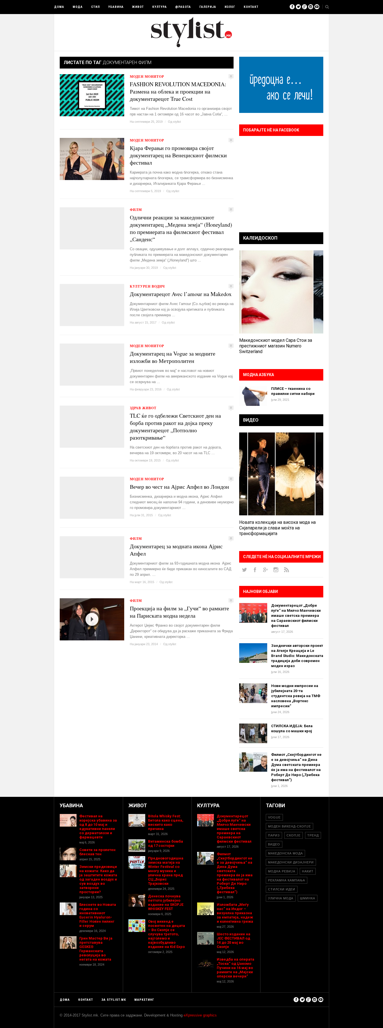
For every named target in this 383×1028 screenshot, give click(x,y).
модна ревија (281, 871)
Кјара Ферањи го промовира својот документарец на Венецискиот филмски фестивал (178, 155)
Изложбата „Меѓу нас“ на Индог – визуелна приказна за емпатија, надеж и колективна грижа (235, 913)
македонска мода (285, 853)
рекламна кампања (286, 880)
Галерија (207, 7)
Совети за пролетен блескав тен (97, 852)
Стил (95, 7)
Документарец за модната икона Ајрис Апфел (176, 550)
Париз (274, 835)
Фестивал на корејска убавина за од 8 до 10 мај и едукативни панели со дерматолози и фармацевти (98, 826)
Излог (230, 7)
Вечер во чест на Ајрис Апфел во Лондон (179, 486)
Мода (78, 7)
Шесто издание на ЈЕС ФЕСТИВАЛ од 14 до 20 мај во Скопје (233, 940)
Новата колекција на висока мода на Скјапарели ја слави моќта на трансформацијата (277, 528)
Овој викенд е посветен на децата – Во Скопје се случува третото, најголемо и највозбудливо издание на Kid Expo (166, 934)
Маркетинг (144, 1000)
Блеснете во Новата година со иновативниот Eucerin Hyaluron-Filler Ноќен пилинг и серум (97, 915)
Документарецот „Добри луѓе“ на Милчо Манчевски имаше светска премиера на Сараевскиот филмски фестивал (296, 615)
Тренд (313, 835)
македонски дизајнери (291, 862)
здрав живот (143, 408)
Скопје (294, 835)
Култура (159, 7)
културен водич (147, 286)
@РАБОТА (183, 7)
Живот (138, 7)
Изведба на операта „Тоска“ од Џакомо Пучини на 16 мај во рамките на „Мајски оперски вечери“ (235, 967)
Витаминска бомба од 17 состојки (165, 843)
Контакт (251, 7)
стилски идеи (281, 889)
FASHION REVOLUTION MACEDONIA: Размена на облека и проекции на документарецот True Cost (178, 92)
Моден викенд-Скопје (289, 826)
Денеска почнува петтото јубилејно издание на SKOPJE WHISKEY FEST (165, 902)
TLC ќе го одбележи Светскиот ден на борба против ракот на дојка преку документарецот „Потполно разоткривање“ (175, 426)
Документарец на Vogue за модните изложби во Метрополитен (172, 357)
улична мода (280, 898)
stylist (177, 121)
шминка (307, 898)
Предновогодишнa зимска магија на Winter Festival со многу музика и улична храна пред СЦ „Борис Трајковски (165, 871)
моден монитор (147, 76)
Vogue (274, 817)
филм (136, 209)
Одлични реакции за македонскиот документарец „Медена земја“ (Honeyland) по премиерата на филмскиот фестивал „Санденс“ (181, 228)
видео (274, 844)
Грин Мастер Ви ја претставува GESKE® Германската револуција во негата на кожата (95, 948)
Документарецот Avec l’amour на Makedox (181, 294)
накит (307, 871)
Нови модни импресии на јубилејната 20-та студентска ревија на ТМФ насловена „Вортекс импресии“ (295, 696)
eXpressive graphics (200, 1015)
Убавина (116, 7)
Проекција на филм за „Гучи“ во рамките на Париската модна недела (179, 612)
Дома (59, 7)
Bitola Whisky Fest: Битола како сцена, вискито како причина (165, 822)
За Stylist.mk (113, 1000)
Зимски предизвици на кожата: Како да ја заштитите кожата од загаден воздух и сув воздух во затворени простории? (98, 879)
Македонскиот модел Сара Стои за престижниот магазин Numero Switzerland (275, 346)
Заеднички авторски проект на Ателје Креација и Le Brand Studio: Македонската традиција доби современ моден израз (297, 655)
